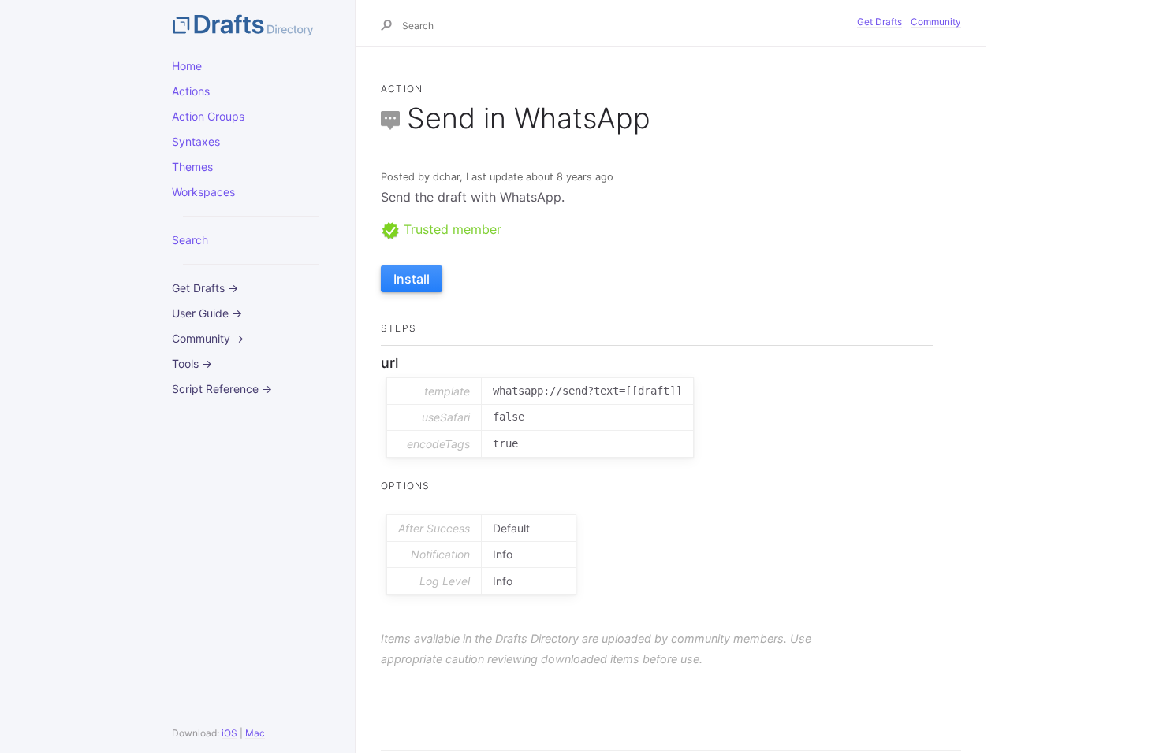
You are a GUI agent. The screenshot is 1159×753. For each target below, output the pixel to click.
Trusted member (450, 229)
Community (936, 22)
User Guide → (207, 313)
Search (190, 240)
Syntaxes (196, 141)
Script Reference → (222, 388)
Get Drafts (879, 22)
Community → (208, 338)
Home (187, 65)
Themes (192, 166)
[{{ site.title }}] (251, 23)
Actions (191, 91)
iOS (229, 733)
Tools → (192, 363)
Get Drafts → (205, 288)
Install (411, 279)
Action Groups (208, 116)
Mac (255, 733)
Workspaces (203, 191)
